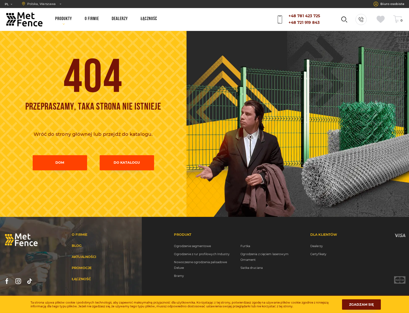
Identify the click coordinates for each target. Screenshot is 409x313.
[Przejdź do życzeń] (381, 19)
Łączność (81, 279)
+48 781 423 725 (304, 16)
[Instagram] (18, 281)
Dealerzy (316, 246)
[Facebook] (7, 281)
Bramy (179, 276)
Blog (77, 246)
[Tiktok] (29, 281)
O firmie (79, 234)
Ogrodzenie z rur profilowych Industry (201, 254)
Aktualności (84, 257)
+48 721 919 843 (304, 22)
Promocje (82, 268)
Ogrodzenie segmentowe (192, 246)
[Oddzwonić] (361, 19)
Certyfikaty (318, 254)
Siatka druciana (251, 268)
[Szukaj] (344, 19)
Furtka (245, 246)
